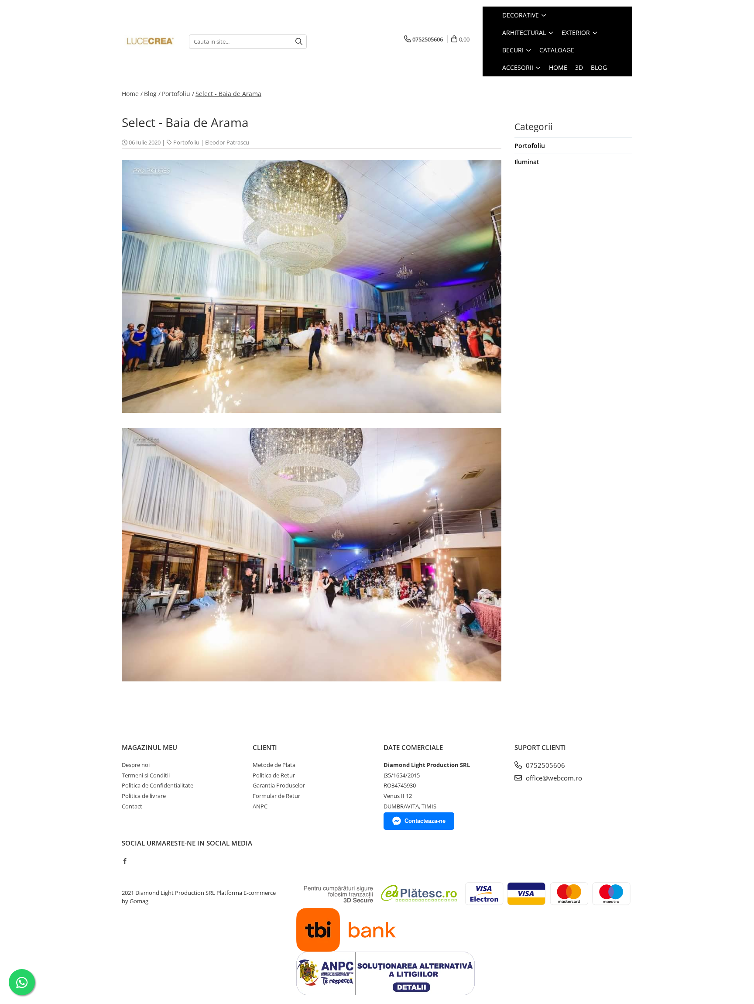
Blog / (152, 93)
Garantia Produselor (279, 785)
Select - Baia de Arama (228, 93)
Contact (132, 806)
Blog (599, 67)
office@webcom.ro (553, 778)
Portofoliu (186, 142)
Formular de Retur (276, 796)
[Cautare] (299, 41)
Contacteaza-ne (425, 821)
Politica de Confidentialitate (157, 785)
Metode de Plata (274, 765)
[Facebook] (124, 861)
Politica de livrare (144, 796)
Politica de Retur (274, 775)
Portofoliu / (178, 93)
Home (558, 67)
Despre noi (136, 765)
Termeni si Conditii (146, 775)
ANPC (260, 806)
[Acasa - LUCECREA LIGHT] (149, 41)
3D (579, 67)
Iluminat (526, 162)
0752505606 (544, 765)
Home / (132, 93)
